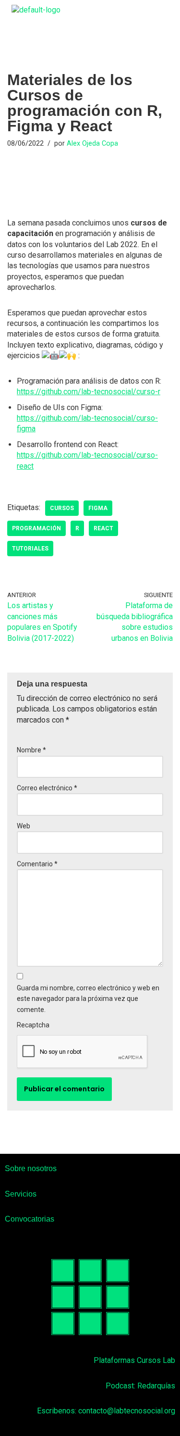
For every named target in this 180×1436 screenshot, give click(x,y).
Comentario (37, 864)
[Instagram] (90, 1271)
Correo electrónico (47, 788)
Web (23, 826)
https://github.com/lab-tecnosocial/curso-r (88, 391)
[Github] (63, 1323)
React (103, 528)
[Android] (90, 1323)
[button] (171, 10)
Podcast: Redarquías (140, 1385)
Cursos (62, 508)
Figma (98, 508)
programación (36, 528)
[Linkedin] (63, 1297)
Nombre (31, 750)
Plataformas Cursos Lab (134, 1360)
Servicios (20, 1194)
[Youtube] (118, 1297)
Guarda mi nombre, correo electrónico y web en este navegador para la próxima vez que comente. (88, 998)
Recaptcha (33, 1025)
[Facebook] (63, 1271)
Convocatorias (29, 1219)
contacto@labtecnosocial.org (126, 1410)
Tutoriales (30, 548)
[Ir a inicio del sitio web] (36, 10)
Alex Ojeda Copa (92, 143)
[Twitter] (90, 1297)
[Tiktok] (118, 1271)
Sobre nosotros (31, 1168)
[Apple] (118, 1323)
